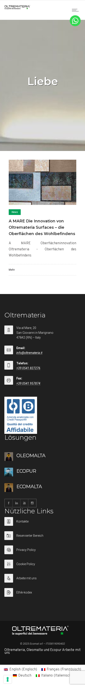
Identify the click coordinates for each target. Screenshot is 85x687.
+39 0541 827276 (28, 368)
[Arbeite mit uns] (42, 581)
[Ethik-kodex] (42, 592)
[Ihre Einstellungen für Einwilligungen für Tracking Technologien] (7, 679)
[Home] (17, 8)
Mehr (12, 269)
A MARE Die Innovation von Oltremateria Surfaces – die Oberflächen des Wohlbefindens (42, 227)
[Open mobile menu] (76, 10)
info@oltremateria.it (29, 353)
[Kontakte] (42, 524)
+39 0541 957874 (28, 383)
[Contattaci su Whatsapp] (75, 25)
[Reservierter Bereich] (42, 538)
